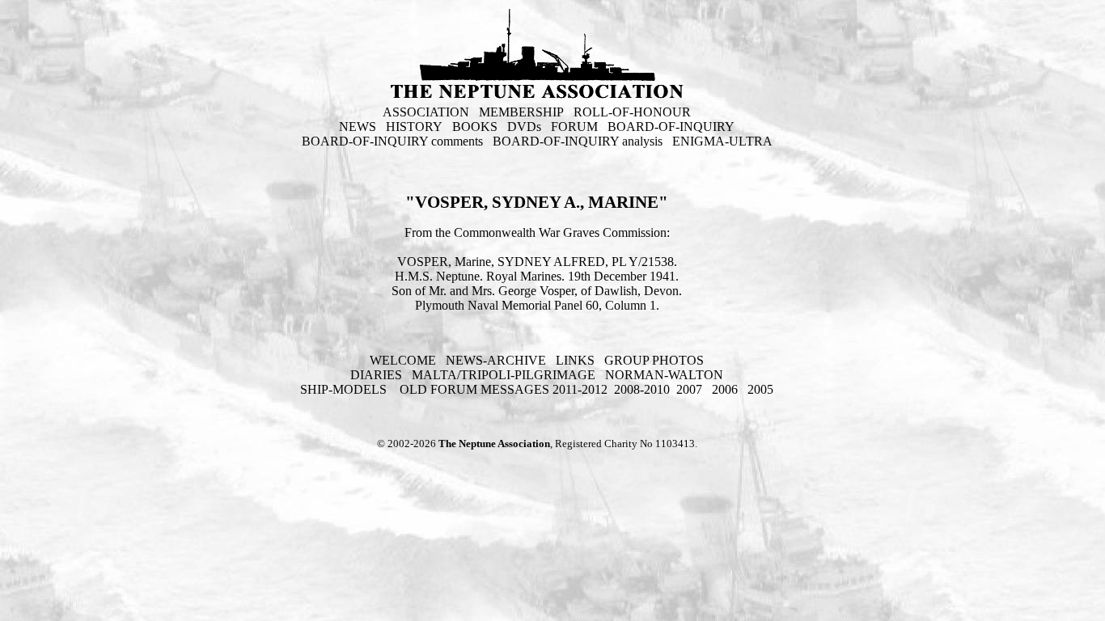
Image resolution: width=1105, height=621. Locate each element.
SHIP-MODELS (345, 389)
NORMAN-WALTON (664, 375)
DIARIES (376, 375)
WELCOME (403, 360)
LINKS (575, 360)
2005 (760, 389)
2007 (689, 389)
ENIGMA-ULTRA (722, 141)
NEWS (357, 126)
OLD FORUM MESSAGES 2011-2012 (504, 389)
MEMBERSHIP (521, 112)
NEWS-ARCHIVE (496, 360)
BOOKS (474, 126)
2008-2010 (642, 389)
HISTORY (414, 126)
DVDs (524, 126)
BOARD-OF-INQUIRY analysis (578, 141)
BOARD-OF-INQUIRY (671, 126)
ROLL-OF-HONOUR (632, 112)
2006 (725, 389)
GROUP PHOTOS (654, 360)
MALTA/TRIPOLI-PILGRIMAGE (503, 375)
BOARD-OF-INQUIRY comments (392, 141)
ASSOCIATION (426, 112)
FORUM (574, 126)
